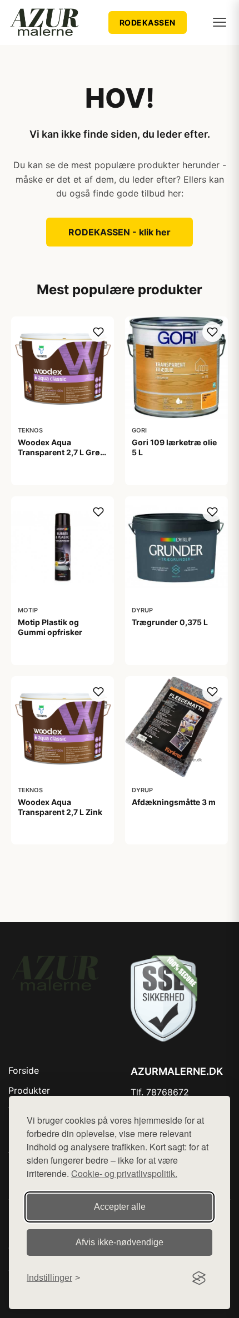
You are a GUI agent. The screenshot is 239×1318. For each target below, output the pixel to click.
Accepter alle (120, 1206)
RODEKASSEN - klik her (119, 232)
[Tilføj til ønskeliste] (98, 332)
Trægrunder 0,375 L (170, 622)
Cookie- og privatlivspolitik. (124, 1173)
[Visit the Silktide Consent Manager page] (199, 1278)
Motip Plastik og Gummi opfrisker (50, 627)
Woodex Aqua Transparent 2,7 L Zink (60, 807)
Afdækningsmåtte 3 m (174, 802)
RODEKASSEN (148, 22)
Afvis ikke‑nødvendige (119, 1242)
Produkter (29, 1090)
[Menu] (219, 22)
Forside (23, 1070)
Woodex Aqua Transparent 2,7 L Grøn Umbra (61, 452)
